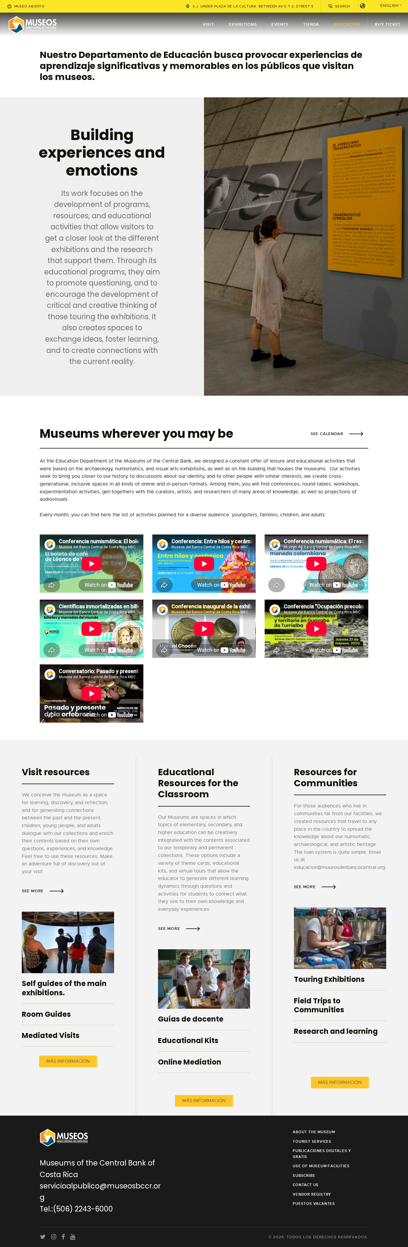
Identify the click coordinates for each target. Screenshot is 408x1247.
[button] (68, 1061)
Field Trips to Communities (319, 1005)
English (389, 5)
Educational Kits (188, 1040)
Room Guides (46, 1014)
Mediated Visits (50, 1035)
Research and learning (336, 1031)
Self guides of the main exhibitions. (64, 988)
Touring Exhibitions (329, 979)
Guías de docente (190, 1019)
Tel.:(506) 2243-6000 (76, 1209)
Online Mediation (189, 1062)
